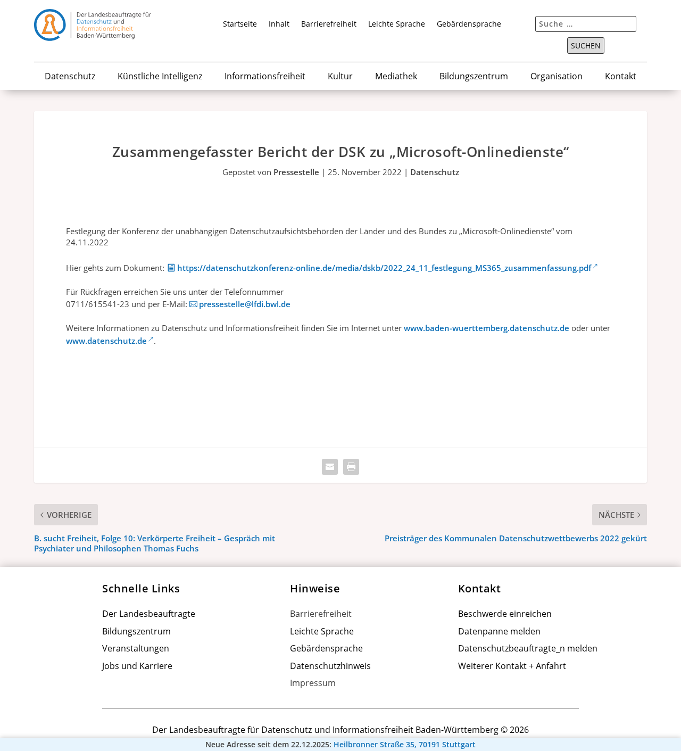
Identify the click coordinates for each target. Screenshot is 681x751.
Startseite (240, 24)
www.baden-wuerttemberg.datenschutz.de (486, 328)
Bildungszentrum (473, 77)
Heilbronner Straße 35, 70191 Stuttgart (405, 744)
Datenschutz (70, 77)
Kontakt (620, 77)
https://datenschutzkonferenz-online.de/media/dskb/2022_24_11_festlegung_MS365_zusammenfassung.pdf (384, 267)
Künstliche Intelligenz (160, 77)
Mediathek (396, 77)
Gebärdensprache (469, 24)
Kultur (340, 77)
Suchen (586, 46)
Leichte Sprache (396, 24)
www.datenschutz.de (106, 340)
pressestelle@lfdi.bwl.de (244, 304)
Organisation (556, 77)
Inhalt (279, 24)
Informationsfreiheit (265, 77)
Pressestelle (296, 172)
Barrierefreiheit (328, 24)
